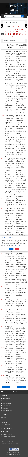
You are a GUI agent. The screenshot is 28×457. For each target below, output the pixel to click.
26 (17, 34)
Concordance (6, 405)
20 (25, 32)
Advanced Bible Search (8, 401)
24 (11, 34)
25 (14, 34)
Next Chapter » (21, 387)
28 (22, 34)
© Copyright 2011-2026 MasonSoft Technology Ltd (14, 453)
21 (2, 34)
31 (15, 36)
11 (24, 30)
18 (19, 32)
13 (5, 32)
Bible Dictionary (6, 403)
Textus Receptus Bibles (7, 441)
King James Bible (7, 398)
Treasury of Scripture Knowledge (9, 443)
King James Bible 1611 (6, 434)
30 (12, 36)
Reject (17, 248)
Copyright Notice (5, 424)
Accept (11, 248)
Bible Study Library (7, 410)
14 (8, 32)
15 (11, 32)
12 (2, 32)
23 (8, 34)
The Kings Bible (5, 432)
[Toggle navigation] (26, 1)
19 (22, 32)
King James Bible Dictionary (8, 436)
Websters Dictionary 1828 (7, 439)
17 (17, 32)
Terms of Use (4, 420)
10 (22, 30)
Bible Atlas (5, 408)
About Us (3, 417)
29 (25, 34)
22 (5, 34)
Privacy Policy (4, 422)
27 (19, 34)
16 (14, 32)
